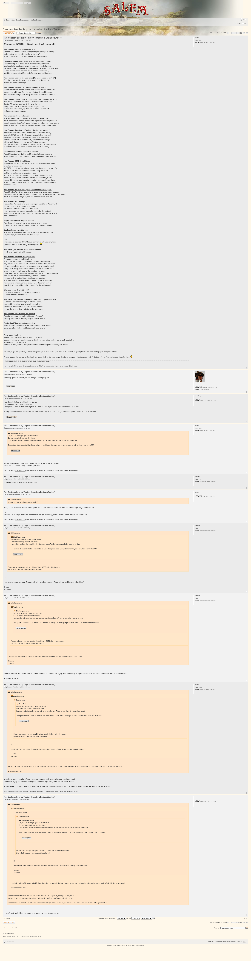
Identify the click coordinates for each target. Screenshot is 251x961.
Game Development (22, 20)
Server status (17, 3)
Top (246, 367)
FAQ (245, 23)
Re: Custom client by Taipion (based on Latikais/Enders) (33, 38)
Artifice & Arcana (36, 20)
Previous (7, 918)
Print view (241, 19)
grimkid (9, 479)
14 (238, 33)
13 (235, 33)
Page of (221, 33)
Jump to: (216, 928)
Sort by (128, 918)
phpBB (117, 945)
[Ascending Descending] (148, 918)
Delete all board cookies (222, 941)
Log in (28, 3)
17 (247, 33)
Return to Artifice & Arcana (12, 928)
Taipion (9, 40)
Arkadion (10, 528)
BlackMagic (11, 398)
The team (210, 941)
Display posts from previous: (107, 918)
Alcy (8, 799)
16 (244, 33)
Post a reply (6, 32)
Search (239, 23)
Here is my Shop (20, 366)
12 (232, 33)
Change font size (245, 19)
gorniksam (10, 374)
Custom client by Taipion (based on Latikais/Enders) (33, 29)
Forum (6, 3)
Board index (10, 20)
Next (245, 918)
